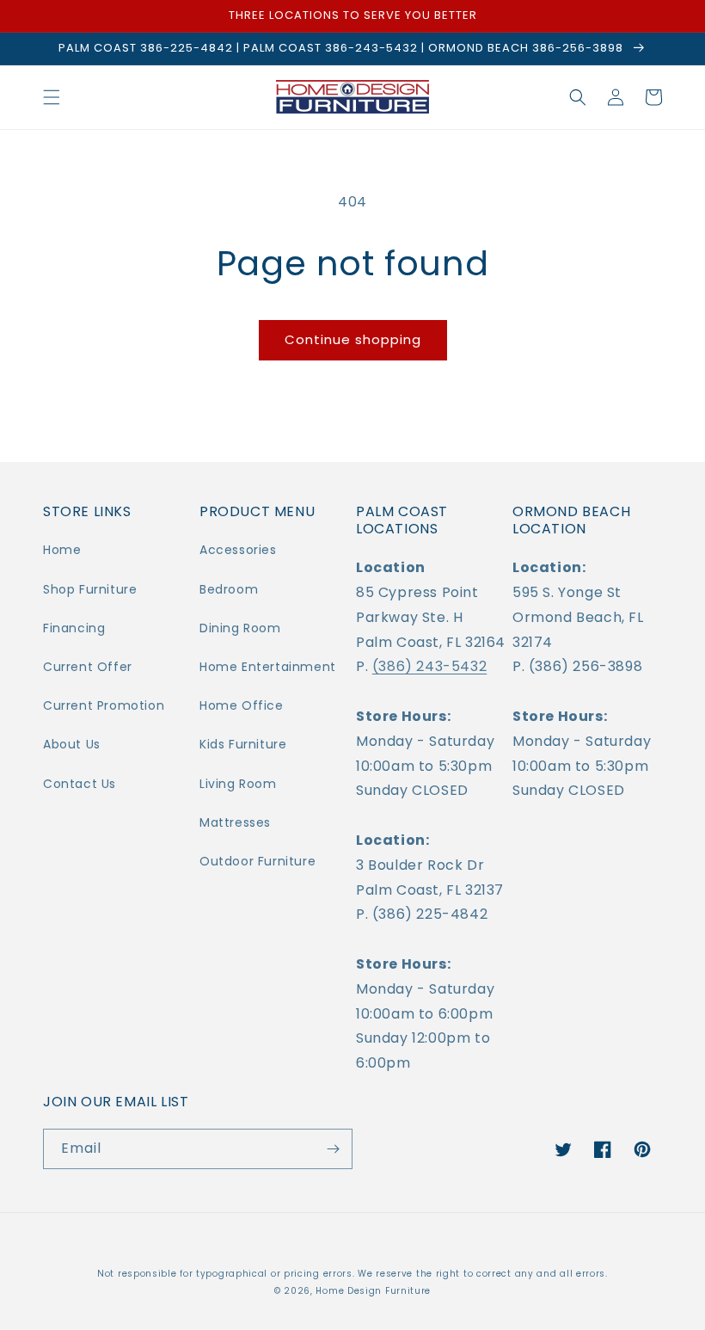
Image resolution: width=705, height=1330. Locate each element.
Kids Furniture (242, 744)
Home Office (241, 705)
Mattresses (235, 822)
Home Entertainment (267, 666)
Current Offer (87, 666)
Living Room (238, 783)
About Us (72, 744)
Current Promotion (103, 705)
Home (62, 549)
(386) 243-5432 (429, 666)
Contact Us (79, 783)
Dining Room (240, 628)
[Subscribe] (333, 1149)
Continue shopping (353, 339)
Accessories (238, 549)
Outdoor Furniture (257, 861)
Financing (74, 628)
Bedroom (228, 589)
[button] (51, 97)
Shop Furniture (90, 589)
